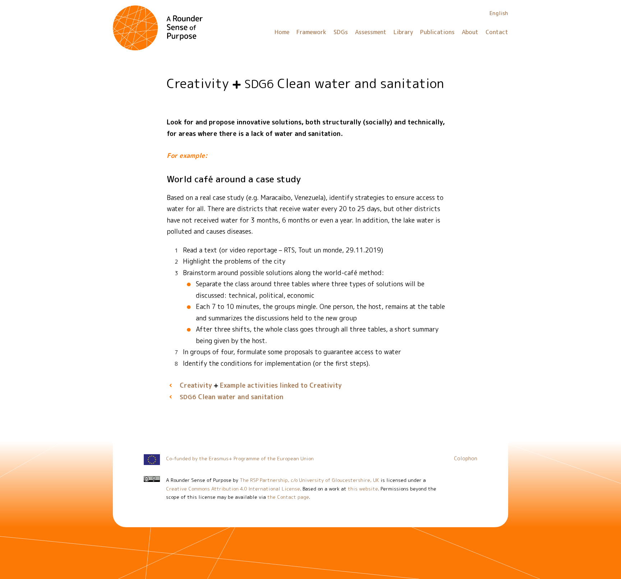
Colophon (465, 458)
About (470, 32)
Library (403, 32)
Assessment (370, 32)
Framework (311, 32)
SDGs (341, 32)
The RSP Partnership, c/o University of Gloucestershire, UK (309, 480)
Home (282, 32)
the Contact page (288, 496)
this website (363, 488)
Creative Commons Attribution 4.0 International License (233, 488)
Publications (437, 32)
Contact (497, 32)
